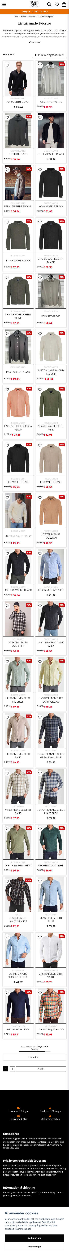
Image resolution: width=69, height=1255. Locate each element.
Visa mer (34, 42)
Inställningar (34, 1246)
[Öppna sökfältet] (49, 4)
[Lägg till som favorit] (56, 4)
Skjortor (32, 16)
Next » (41, 1068)
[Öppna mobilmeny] (4, 4)
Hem (16, 16)
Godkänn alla (34, 1238)
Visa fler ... (34, 1057)
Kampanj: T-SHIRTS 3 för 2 (34, 11)
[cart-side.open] (64, 4)
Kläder (23, 16)
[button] (7, 65)
